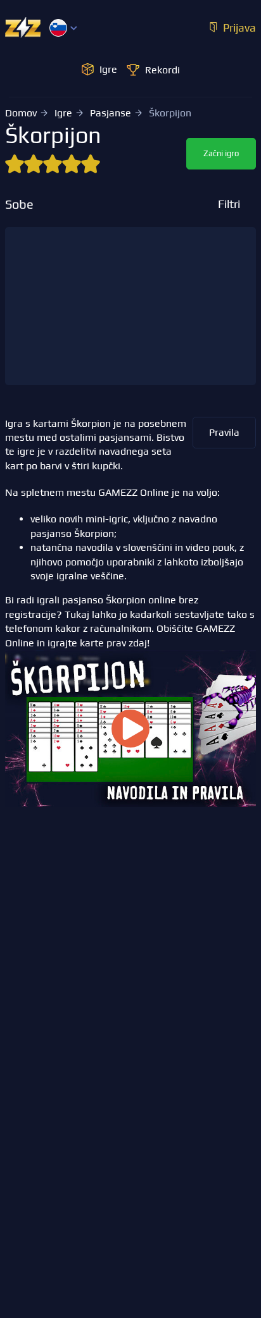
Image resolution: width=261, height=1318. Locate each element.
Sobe (19, 204)
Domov (21, 113)
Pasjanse (110, 113)
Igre (63, 113)
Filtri (229, 204)
